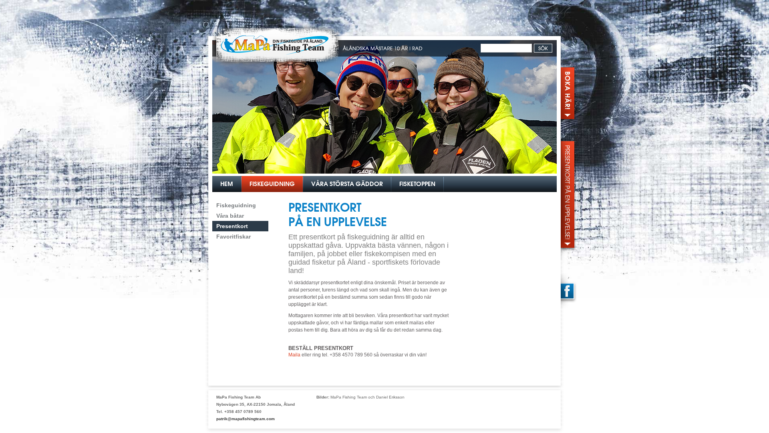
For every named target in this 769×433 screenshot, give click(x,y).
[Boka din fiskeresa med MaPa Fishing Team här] (569, 90)
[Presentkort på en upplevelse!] (569, 194)
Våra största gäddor (347, 184)
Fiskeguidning (272, 184)
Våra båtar (230, 215)
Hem (226, 184)
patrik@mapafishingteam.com (245, 419)
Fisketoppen (417, 184)
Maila (295, 355)
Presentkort (232, 226)
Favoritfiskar (233, 236)
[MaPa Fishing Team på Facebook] (569, 292)
